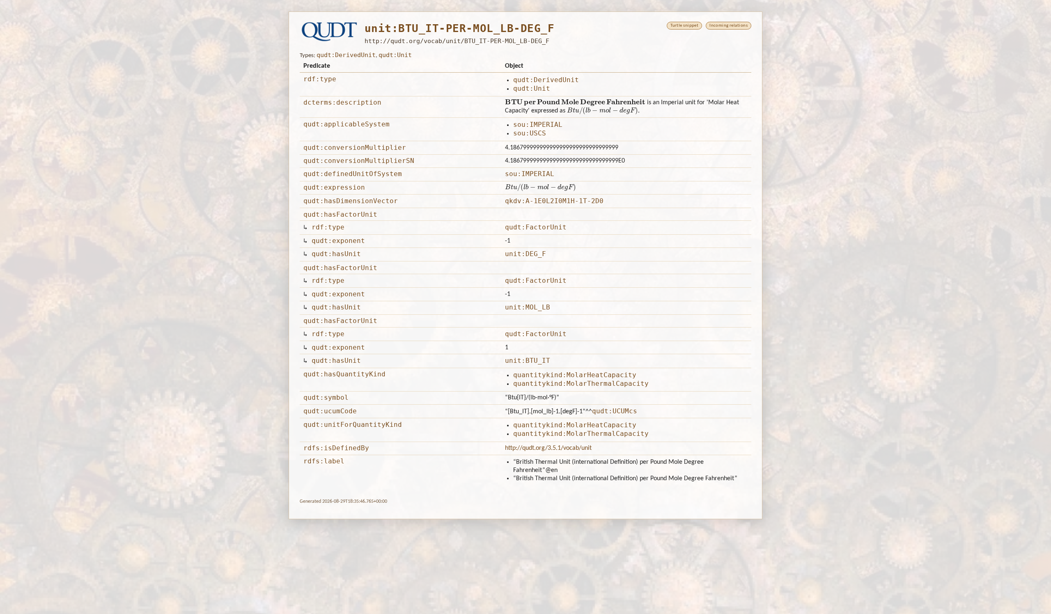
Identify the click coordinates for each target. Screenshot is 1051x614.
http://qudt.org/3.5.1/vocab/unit (548, 448)
